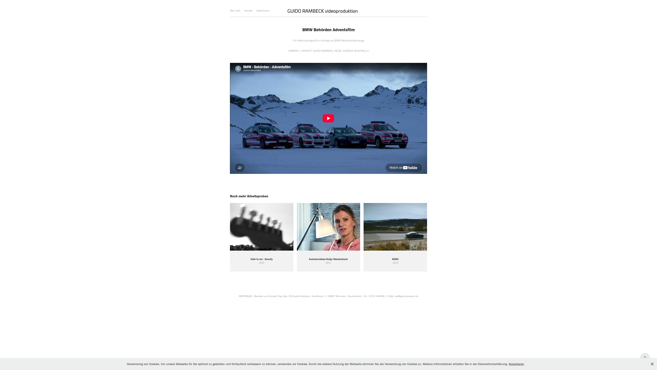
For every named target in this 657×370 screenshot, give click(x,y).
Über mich (235, 10)
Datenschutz (262, 10)
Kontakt (248, 10)
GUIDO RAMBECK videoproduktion (322, 11)
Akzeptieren (516, 364)
